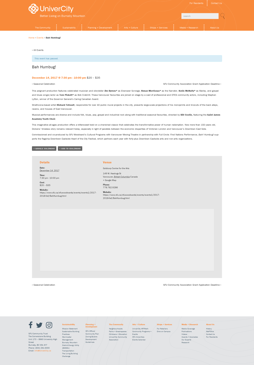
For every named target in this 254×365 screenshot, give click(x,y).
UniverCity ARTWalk (140, 328)
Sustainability (69, 27)
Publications (187, 331)
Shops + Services (159, 27)
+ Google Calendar (44, 148)
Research (185, 342)
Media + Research (189, 27)
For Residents (196, 3)
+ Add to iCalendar (70, 148)
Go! (222, 16)
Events (40, 37)
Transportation (68, 350)
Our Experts (186, 339)
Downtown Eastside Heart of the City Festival (73, 138)
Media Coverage (188, 328)
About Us (214, 27)
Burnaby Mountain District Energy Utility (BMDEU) (70, 345)
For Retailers (162, 328)
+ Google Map (109, 180)
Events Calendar (139, 339)
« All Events (38, 50)
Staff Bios (210, 331)
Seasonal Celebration (43, 83)
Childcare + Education (118, 334)
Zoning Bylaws (91, 336)
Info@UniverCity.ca (43, 350)
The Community (42, 27)
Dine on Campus (163, 331)
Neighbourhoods (116, 328)
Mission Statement (69, 328)
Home (31, 37)
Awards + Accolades (190, 337)
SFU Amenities (138, 337)
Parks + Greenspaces (117, 331)
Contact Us (216, 3)
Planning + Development (100, 27)
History (209, 328)
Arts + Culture (131, 27)
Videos (184, 334)
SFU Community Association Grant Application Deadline (192, 83)
